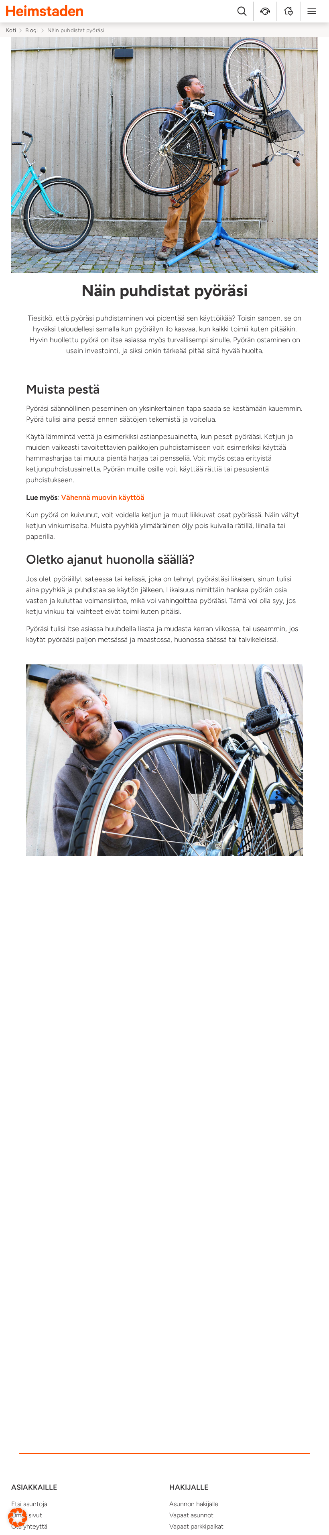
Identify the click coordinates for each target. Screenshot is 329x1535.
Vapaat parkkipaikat (196, 1526)
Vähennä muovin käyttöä (102, 497)
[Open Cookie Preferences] (17, 1517)
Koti (11, 30)
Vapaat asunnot (191, 1515)
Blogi (31, 30)
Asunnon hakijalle (193, 1504)
